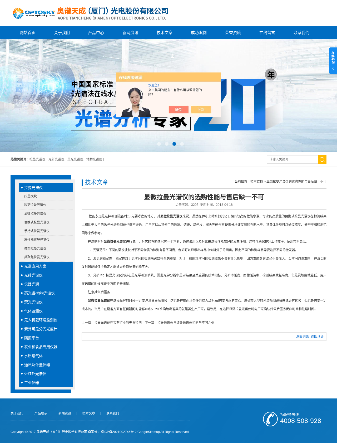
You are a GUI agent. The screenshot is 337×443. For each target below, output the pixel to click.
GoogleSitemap (148, 432)
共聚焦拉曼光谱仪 (36, 257)
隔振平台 (31, 338)
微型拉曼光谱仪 (35, 248)
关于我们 (62, 32)
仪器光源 (31, 284)
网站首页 (28, 32)
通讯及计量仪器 (37, 365)
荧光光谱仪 (33, 302)
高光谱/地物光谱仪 (39, 293)
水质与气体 (33, 356)
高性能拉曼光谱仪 (36, 240)
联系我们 (301, 32)
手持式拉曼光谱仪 (36, 231)
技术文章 (164, 32)
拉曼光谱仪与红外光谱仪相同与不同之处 (185, 323)
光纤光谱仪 (33, 275)
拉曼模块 (30, 196)
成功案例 (199, 32)
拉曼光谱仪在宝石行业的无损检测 (118, 323)
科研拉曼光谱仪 (35, 205)
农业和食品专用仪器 (40, 347)
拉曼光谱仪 (33, 188)
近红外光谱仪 (35, 374)
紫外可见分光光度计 (40, 329)
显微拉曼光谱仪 (35, 214)
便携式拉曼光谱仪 (36, 222)
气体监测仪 (33, 311)
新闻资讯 (130, 32)
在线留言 (267, 32)
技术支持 (256, 181)
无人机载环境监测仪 (40, 320)
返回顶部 (317, 336)
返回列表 (302, 336)
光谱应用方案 (35, 266)
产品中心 (96, 32)
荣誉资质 (233, 32)
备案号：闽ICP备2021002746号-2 (112, 432)
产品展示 (40, 413)
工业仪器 (31, 383)
